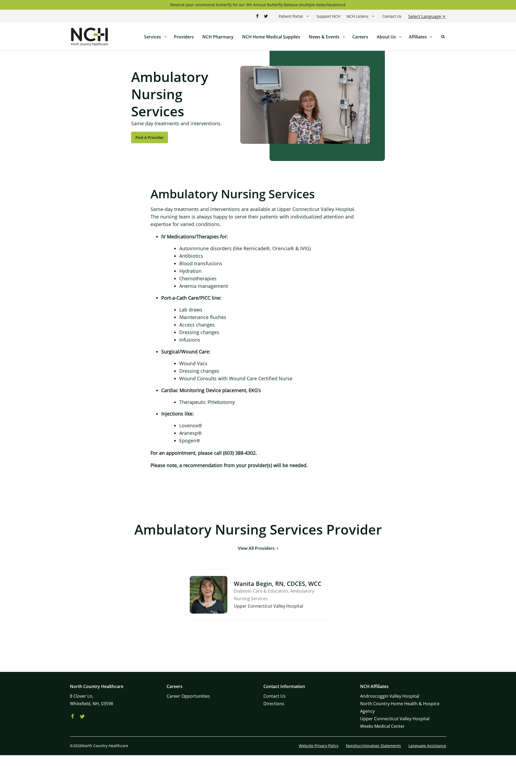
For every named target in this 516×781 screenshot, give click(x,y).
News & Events (324, 37)
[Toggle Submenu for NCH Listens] (373, 16)
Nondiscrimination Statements (373, 745)
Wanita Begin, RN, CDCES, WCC (277, 583)
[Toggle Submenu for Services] (165, 37)
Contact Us (392, 16)
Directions (273, 704)
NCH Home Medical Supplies (271, 37)
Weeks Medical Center (382, 726)
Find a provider (149, 137)
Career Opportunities (188, 696)
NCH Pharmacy (218, 37)
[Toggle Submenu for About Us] (400, 37)
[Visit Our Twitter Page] (266, 16)
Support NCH (328, 16)
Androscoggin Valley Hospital (389, 696)
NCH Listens (357, 16)
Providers (184, 37)
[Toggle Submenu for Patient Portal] (307, 16)
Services (152, 37)
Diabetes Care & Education (261, 591)
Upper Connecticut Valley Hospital (394, 719)
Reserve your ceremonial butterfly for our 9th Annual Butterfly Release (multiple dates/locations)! (258, 4)
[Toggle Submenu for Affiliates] (431, 37)
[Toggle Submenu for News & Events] (344, 37)
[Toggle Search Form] (443, 37)
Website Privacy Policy (318, 745)
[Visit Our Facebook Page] (257, 16)
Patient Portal (291, 16)
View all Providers (256, 548)
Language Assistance (427, 745)
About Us (386, 37)
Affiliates (418, 37)
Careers (360, 37)
